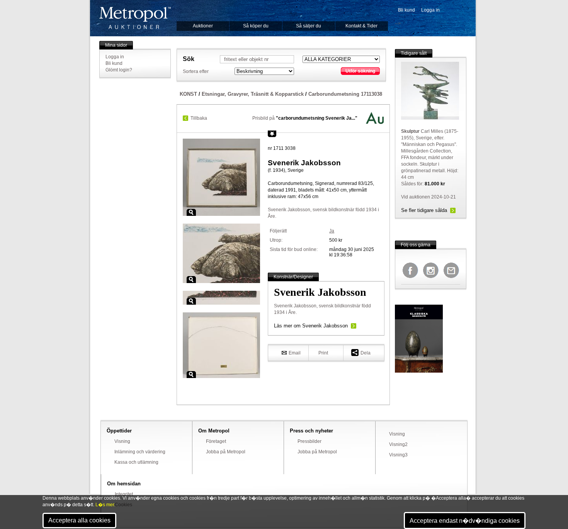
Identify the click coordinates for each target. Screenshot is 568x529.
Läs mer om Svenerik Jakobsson (311, 326)
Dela (366, 353)
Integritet (124, 494)
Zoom (191, 212)
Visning (122, 441)
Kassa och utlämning (136, 462)
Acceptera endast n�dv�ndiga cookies (465, 520)
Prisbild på (304, 118)
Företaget (216, 441)
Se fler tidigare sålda (424, 210)
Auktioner (203, 26)
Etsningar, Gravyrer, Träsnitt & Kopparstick (253, 94)
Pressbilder (309, 441)
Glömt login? (118, 70)
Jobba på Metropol (225, 451)
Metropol (135, 18)
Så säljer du (308, 26)
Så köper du (256, 26)
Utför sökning (360, 71)
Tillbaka (198, 118)
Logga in (430, 10)
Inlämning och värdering (139, 451)
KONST (188, 94)
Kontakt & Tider (361, 26)
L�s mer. (105, 504)
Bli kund (406, 10)
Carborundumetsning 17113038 (345, 94)
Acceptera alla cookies (79, 520)
